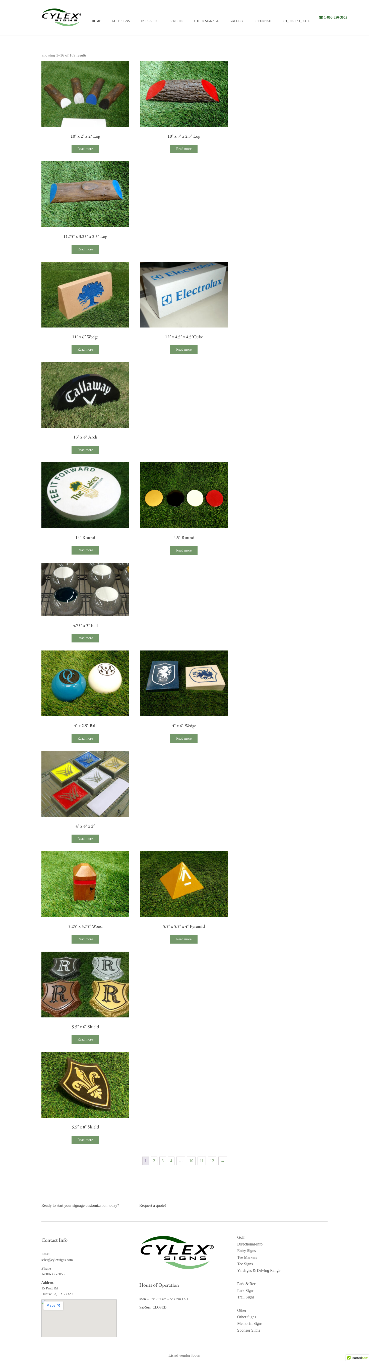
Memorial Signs (249, 1323)
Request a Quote (296, 21)
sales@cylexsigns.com (57, 1260)
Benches (176, 21)
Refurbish (263, 21)
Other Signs (246, 1317)
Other (241, 1310)
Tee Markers (247, 1257)
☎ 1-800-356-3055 (333, 17)
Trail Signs (245, 1297)
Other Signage (206, 21)
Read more (85, 149)
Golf (240, 1237)
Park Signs (245, 1290)
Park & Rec (149, 21)
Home (96, 21)
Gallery (236, 21)
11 (202, 1161)
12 (212, 1161)
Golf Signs (121, 21)
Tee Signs (245, 1264)
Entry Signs (246, 1250)
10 (191, 1161)
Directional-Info (250, 1244)
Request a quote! (152, 1205)
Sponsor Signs (248, 1330)
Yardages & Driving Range (258, 1270)
